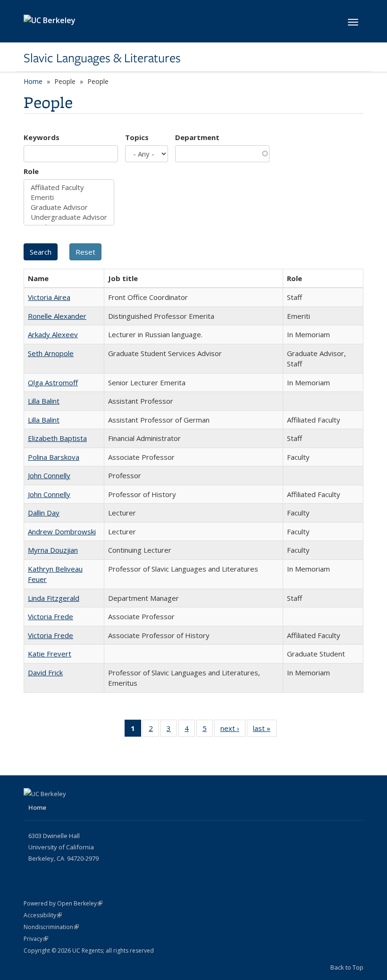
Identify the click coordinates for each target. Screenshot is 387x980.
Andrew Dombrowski (62, 531)
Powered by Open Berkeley (63, 903)
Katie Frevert (49, 653)
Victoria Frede (50, 616)
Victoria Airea (49, 297)
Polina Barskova (53, 457)
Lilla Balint (43, 401)
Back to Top (346, 967)
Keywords (41, 137)
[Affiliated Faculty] (69, 187)
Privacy (36, 939)
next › (232, 730)
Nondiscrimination (51, 927)
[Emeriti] (69, 197)
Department (197, 137)
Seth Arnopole (51, 353)
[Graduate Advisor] (69, 207)
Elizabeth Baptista (57, 438)
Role (31, 171)
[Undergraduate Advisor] (69, 217)
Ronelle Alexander (57, 316)
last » (265, 730)
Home (33, 81)
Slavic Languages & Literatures (102, 58)
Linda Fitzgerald (53, 598)
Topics (137, 137)
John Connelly (49, 475)
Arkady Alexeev (53, 334)
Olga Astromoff (53, 382)
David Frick (45, 672)
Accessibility (43, 915)
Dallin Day (43, 512)
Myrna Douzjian (53, 550)
